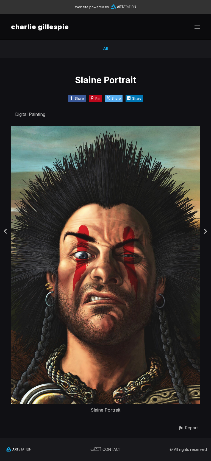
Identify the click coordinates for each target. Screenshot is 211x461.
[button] (188, 427)
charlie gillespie (40, 27)
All (105, 48)
